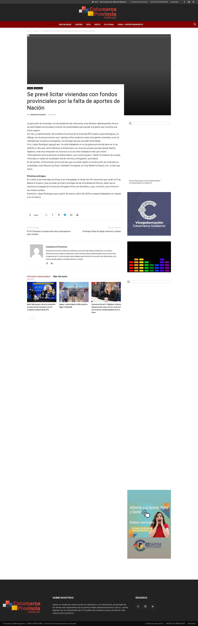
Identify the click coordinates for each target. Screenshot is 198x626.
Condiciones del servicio (139, 2)
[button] (195, 24)
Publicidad (174, 2)
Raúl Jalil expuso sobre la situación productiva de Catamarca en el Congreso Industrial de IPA (41, 307)
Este (88, 24)
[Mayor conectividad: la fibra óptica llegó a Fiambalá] (74, 292)
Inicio (29, 31)
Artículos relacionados (39, 276)
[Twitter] (58, 215)
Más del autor (60, 276)
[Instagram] (189, 2)
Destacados (65, 24)
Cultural (109, 24)
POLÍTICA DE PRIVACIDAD (159, 2)
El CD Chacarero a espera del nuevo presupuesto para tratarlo (49, 232)
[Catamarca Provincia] (99, 12)
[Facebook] (184, 2)
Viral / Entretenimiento (130, 24)
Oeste (97, 24)
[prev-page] (28, 317)
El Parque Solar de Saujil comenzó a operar (102, 231)
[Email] (71, 215)
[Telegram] (64, 215)
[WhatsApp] (46, 215)
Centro (79, 24)
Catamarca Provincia (38, 115)
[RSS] (193, 2)
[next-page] (33, 317)
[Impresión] (77, 215)
